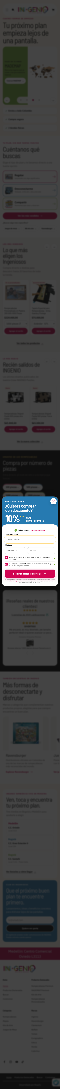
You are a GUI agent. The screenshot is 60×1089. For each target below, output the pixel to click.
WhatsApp (8, 545)
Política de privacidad (16, 581)
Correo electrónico (11, 534)
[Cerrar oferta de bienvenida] (53, 501)
